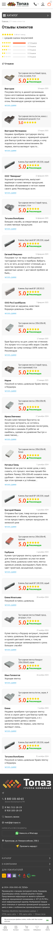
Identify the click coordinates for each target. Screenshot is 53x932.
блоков (39, 894)
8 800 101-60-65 (14, 799)
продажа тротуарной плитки (26, 891)
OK (47, 920)
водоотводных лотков (11, 894)
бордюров (42, 891)
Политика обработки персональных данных (19, 911)
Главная (5, 21)
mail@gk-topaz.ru (12, 822)
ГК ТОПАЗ (23, 887)
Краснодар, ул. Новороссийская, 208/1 (22, 840)
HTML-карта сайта (9, 914)
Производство (7, 891)
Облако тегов (40, 914)
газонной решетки (27, 894)
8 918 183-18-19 (13, 810)
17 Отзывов (32, 43)
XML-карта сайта (25, 914)
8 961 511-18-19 (13, 807)
